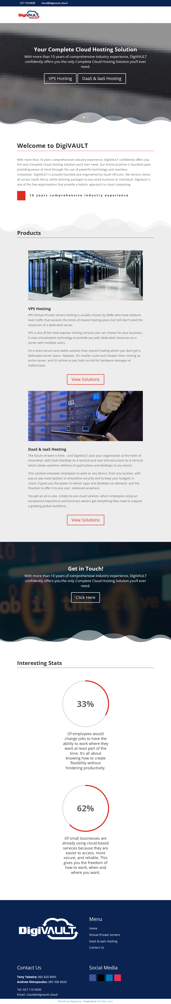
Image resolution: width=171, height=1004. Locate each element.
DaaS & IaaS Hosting (103, 941)
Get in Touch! (85, 568)
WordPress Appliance (69, 1001)
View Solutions (86, 379)
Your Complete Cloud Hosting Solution (85, 49)
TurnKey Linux (105, 1001)
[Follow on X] (101, 977)
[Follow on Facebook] (92, 977)
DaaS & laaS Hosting (101, 78)
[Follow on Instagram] (117, 977)
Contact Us (96, 947)
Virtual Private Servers (104, 935)
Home (93, 928)
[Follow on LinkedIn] (109, 977)
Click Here (85, 597)
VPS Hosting (60, 78)
